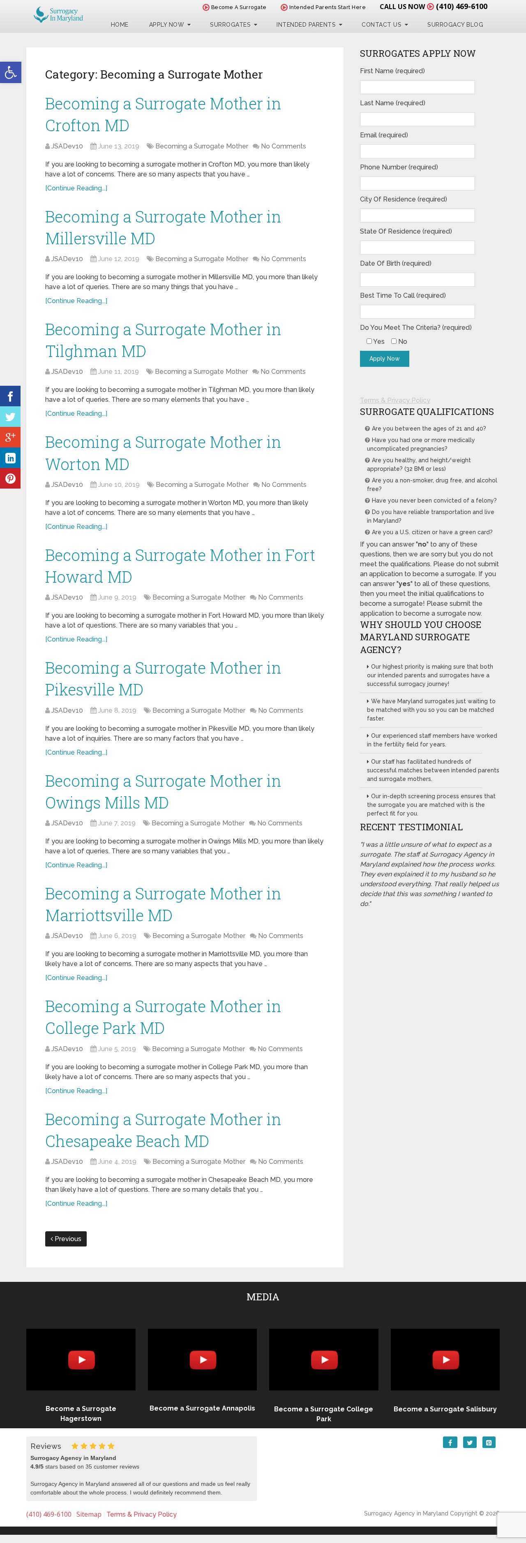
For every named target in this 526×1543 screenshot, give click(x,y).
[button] (10, 72)
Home (120, 24)
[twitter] (10, 416)
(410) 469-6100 (461, 6)
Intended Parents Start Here (327, 7)
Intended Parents (306, 24)
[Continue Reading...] (76, 188)
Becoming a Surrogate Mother (201, 146)
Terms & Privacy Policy (395, 400)
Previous (67, 1239)
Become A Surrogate (238, 7)
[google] (10, 437)
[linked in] (10, 457)
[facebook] (10, 396)
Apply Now (167, 24)
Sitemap (89, 1514)
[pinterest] (10, 478)
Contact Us (381, 24)
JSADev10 (67, 146)
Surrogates (230, 24)
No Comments (283, 146)
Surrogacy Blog (455, 24)
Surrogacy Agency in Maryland (406, 1513)
